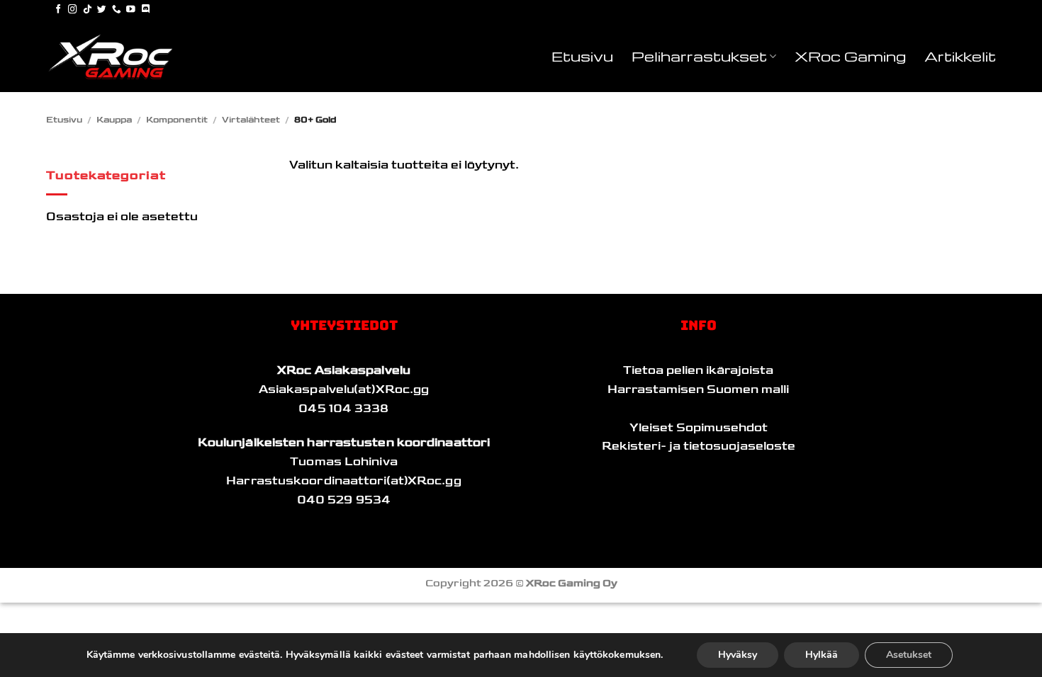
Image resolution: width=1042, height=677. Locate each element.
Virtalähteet (251, 119)
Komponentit (177, 119)
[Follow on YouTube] (130, 10)
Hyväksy (737, 654)
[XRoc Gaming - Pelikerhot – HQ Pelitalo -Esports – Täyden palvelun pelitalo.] (117, 56)
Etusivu (582, 56)
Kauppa (114, 119)
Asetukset (908, 654)
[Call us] (116, 10)
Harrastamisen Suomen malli (698, 389)
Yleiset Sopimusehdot (698, 428)
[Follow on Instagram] (72, 10)
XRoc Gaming (850, 56)
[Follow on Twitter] (101, 10)
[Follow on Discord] (145, 10)
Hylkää (821, 654)
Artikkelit (960, 56)
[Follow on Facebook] (58, 10)
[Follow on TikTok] (87, 10)
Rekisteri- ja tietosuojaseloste (698, 446)
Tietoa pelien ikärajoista (698, 370)
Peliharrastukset (699, 56)
